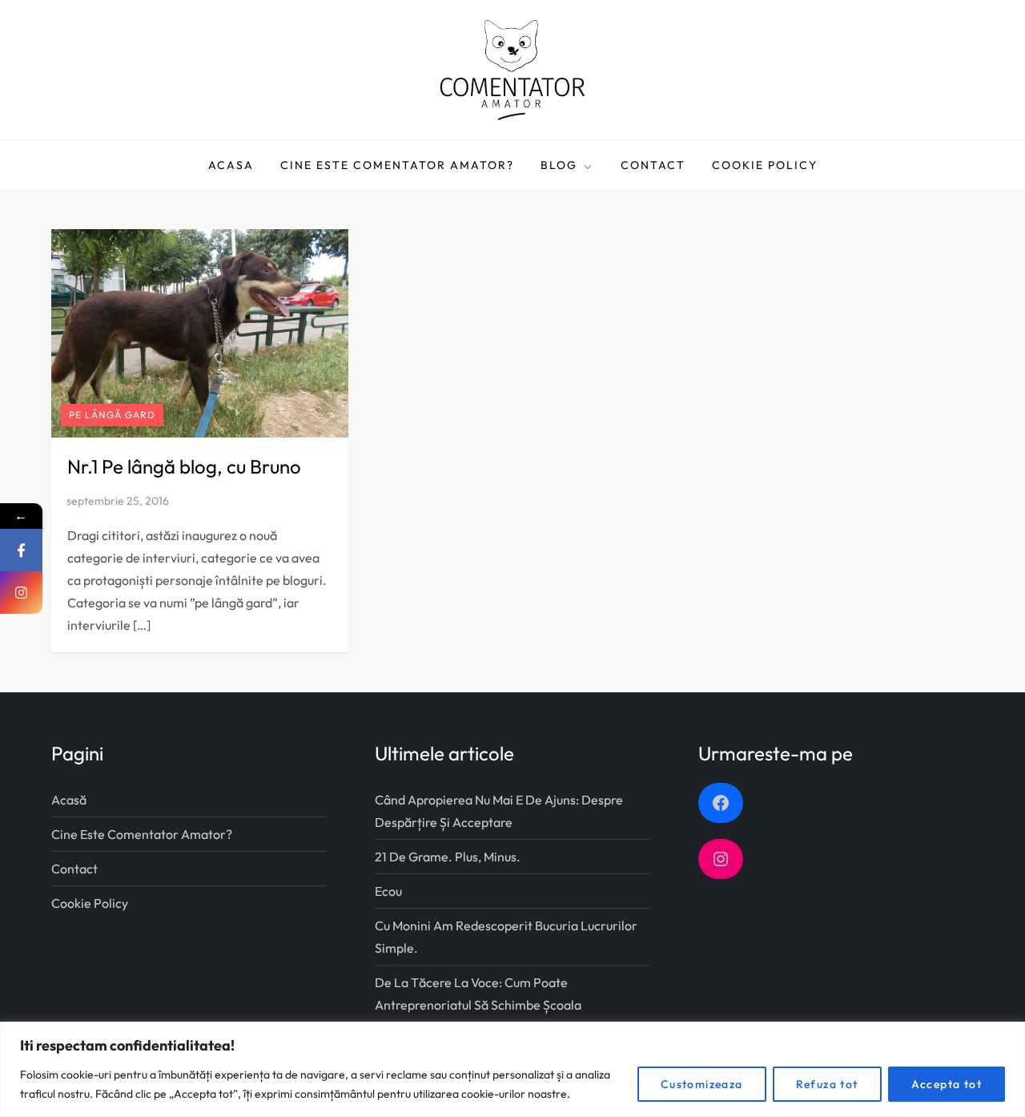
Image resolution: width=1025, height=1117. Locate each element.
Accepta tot (946, 1084)
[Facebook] (21, 550)
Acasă (68, 800)
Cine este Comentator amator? (397, 165)
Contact (653, 165)
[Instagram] (21, 592)
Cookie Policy (765, 165)
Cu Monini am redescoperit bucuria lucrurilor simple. (506, 936)
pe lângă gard (112, 415)
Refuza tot (827, 1084)
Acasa (231, 165)
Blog (559, 165)
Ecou (388, 891)
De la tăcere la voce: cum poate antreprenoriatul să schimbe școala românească (478, 1004)
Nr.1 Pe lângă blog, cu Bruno (184, 466)
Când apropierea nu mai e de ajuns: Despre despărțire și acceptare (499, 811)
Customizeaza (702, 1084)
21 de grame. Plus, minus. (448, 857)
